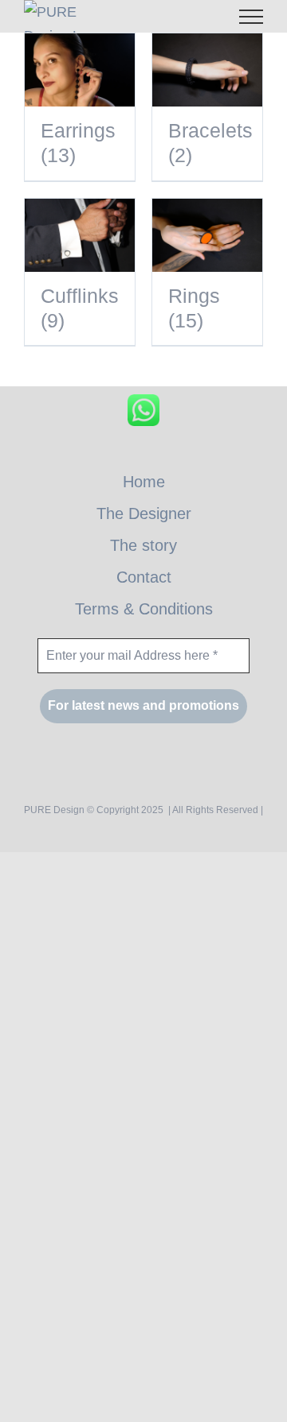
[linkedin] (195, 454)
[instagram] (92, 454)
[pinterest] (160, 454)
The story (143, 545)
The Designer (143, 513)
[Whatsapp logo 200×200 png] (143, 401)
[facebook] (126, 454)
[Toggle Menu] (251, 17)
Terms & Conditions (144, 609)
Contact (143, 577)
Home (144, 481)
